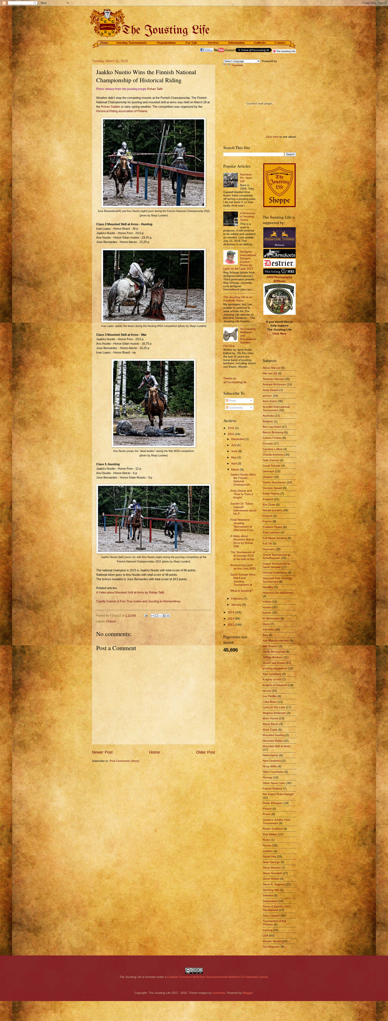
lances (267, 690)
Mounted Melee (273, 740)
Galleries (260, 42)
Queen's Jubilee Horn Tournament (276, 821)
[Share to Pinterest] (168, 616)
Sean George (271, 862)
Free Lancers (271, 532)
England (268, 499)
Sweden (268, 895)
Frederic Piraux (272, 527)
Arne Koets (270, 401)
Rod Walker (270, 834)
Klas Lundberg (272, 674)
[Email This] (153, 616)
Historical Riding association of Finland (121, 111)
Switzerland (270, 901)
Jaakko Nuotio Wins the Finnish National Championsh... (243, 479)
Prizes (267, 814)
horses (267, 607)
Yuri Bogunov (271, 946)
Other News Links (274, 783)
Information (236, 42)
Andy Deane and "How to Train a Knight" (241, 494)
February (237, 598)
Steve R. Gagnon (274, 884)
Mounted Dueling (274, 735)
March (235, 469)
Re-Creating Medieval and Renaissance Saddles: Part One (240, 337)
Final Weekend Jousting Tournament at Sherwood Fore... (243, 524)
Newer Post (102, 752)
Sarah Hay (269, 856)
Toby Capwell (271, 915)
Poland (267, 808)
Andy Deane (270, 390)
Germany (269, 549)
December (238, 439)
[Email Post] (145, 615)
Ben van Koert (272, 426)
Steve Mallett (271, 878)
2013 (231, 618)
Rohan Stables (110, 106)
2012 (231, 624)
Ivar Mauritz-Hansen (276, 640)
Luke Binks (270, 701)
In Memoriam (271, 618)
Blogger (248, 992)
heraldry (268, 587)
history (267, 601)
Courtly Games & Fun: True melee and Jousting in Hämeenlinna (138, 601)
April (234, 463)
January (236, 604)
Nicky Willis (270, 766)
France (267, 521)
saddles (268, 851)
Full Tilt (267, 543)
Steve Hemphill (272, 873)
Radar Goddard (273, 828)
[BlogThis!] (157, 616)
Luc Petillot (270, 696)
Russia (267, 845)
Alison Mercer (271, 367)
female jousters (272, 510)
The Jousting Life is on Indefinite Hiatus (237, 298)
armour (267, 395)
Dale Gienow (271, 460)
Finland (111, 621)
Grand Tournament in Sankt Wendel (276, 565)
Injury (266, 624)
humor (267, 612)
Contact (280, 42)
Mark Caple (270, 729)
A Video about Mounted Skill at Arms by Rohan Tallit (130, 592)
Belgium (268, 421)
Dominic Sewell (272, 488)
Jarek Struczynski (274, 651)
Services (213, 42)
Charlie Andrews (273, 454)
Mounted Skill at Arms (276, 746)
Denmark (268, 471)
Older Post (205, 752)
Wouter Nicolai (272, 941)
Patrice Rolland (272, 788)
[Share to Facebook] (164, 616)
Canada (268, 443)
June (234, 451)
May (234, 457)
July (234, 445)
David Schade (271, 465)
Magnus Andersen (274, 712)
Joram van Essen (274, 662)
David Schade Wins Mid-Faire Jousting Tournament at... (242, 579)
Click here (272, 136)
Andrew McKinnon (274, 384)
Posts (232, 400)
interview (268, 629)
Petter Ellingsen (273, 803)
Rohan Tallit (154, 89)
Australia (268, 415)
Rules (266, 839)
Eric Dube (269, 504)
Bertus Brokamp (273, 432)
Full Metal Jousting (275, 538)
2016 (231, 428)
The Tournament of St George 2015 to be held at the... (243, 556)
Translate (237, 65)
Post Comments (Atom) (124, 760)
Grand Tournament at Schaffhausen (276, 556)
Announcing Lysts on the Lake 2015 (243, 566)
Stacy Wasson (272, 867)
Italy (265, 635)
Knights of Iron (272, 679)
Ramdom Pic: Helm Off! (246, 178)
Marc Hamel (270, 718)
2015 (231, 434)
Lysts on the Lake (274, 707)
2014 (231, 612)
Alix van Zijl (270, 373)
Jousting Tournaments (131, 42)
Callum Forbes (272, 437)
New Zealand (271, 760)
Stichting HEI (271, 890)
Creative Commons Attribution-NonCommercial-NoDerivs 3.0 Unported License (217, 976)
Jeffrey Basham (273, 657)
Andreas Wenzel (273, 379)
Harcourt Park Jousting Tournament (277, 580)
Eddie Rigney (271, 493)
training (267, 930)
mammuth (218, 992)
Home (104, 42)
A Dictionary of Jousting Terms (247, 217)
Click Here (279, 333)
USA (265, 935)
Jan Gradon (270, 646)
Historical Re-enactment (278, 592)
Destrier (268, 477)
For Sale (191, 42)
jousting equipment (275, 668)
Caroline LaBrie (273, 449)
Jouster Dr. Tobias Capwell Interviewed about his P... (243, 508)
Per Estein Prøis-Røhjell (278, 794)
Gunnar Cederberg (275, 572)
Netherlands (270, 755)
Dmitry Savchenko (274, 482)
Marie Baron (270, 724)
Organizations (166, 42)
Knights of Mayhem (275, 685)
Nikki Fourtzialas (273, 771)
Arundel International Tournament (276, 408)
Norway (267, 777)
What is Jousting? (241, 590)
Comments (235, 407)
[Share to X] (160, 616)
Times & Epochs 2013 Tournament (277, 908)
